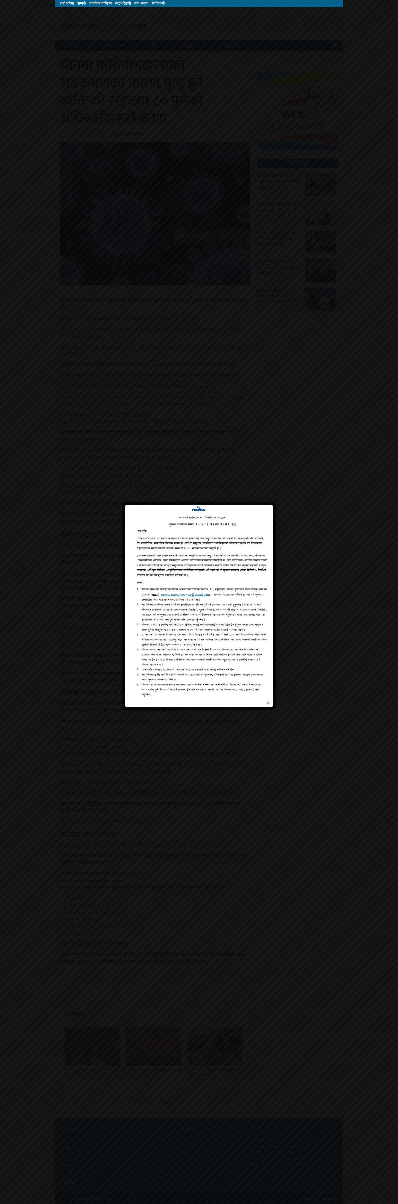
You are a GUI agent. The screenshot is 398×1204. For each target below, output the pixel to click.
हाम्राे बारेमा (67, 3)
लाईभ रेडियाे (123, 3)
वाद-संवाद (141, 3)
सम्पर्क (81, 3)
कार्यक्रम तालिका (100, 3)
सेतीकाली (158, 3)
